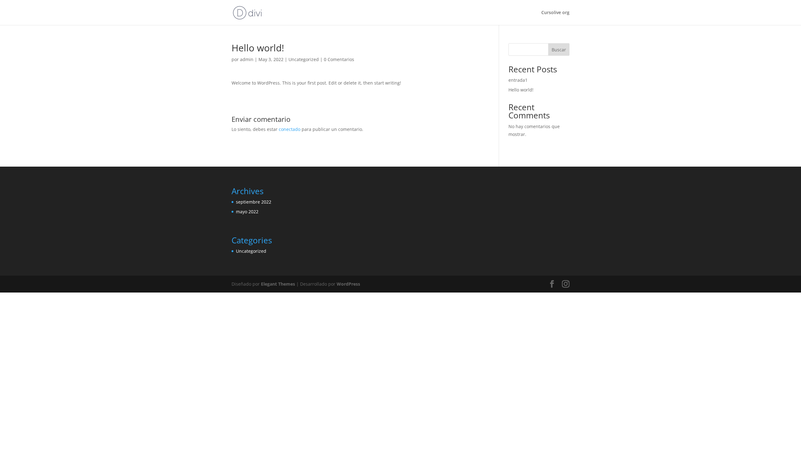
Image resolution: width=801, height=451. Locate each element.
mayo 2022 (247, 212)
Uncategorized (303, 59)
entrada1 (518, 80)
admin (246, 59)
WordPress (348, 284)
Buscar (559, 50)
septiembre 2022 (253, 202)
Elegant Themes (278, 284)
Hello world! (520, 90)
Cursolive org (555, 12)
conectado (289, 129)
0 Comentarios (339, 59)
